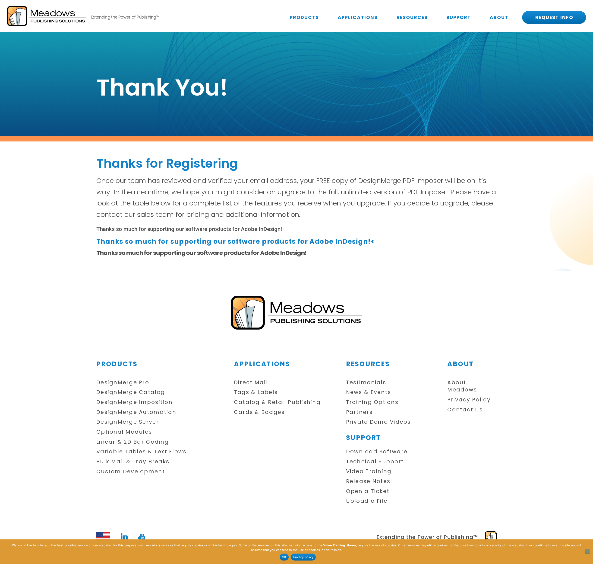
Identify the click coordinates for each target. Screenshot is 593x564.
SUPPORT (458, 17)
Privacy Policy (469, 399)
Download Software (377, 451)
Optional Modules (124, 432)
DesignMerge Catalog (130, 392)
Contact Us (465, 409)
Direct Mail (251, 382)
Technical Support (375, 461)
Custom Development (130, 471)
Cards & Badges (259, 412)
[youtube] (141, 536)
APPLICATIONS (358, 17)
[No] (587, 551)
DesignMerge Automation (136, 412)
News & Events (368, 392)
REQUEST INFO (554, 17)
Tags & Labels (256, 392)
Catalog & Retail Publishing (277, 402)
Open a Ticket (367, 491)
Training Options (372, 402)
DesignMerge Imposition (134, 402)
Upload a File (367, 501)
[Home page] (296, 312)
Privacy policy (303, 557)
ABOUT (499, 17)
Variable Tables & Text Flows (141, 451)
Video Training (369, 471)
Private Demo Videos (378, 422)
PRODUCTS (304, 17)
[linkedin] (124, 536)
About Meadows (462, 386)
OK (284, 557)
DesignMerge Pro (122, 382)
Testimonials (366, 382)
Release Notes (368, 481)
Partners (359, 412)
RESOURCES (412, 17)
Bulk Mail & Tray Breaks (132, 461)
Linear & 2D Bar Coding (132, 441)
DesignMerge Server (127, 422)
